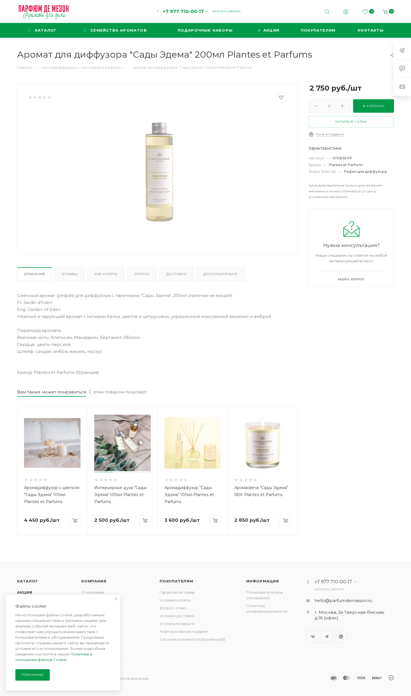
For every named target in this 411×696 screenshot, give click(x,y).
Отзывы (70, 274)
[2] (34, 97)
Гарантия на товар (177, 592)
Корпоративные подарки (183, 631)
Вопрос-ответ (173, 608)
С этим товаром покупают (118, 392)
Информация (262, 581)
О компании (92, 592)
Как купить (106, 274)
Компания (93, 581)
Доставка (176, 274)
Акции (24, 592)
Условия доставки (177, 616)
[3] (39, 97)
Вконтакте (312, 637)
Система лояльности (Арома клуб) (192, 639)
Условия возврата (177, 623)
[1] (30, 97)
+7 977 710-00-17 (183, 11)
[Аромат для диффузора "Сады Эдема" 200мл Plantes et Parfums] (157, 172)
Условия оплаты (175, 600)
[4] (44, 97)
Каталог (27, 581)
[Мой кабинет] (345, 12)
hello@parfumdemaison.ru (343, 600)
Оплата (142, 274)
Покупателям (176, 581)
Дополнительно (220, 274)
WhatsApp (341, 637)
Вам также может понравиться (51, 392)
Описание (34, 274)
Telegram (327, 637)
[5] (49, 97)
